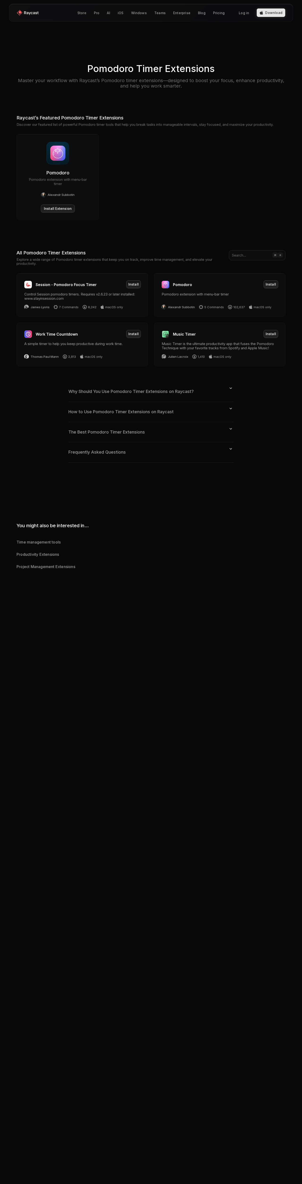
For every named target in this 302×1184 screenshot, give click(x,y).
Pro (97, 13)
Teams (160, 13)
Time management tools (39, 542)
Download (273, 13)
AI (108, 13)
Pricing (219, 13)
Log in (244, 13)
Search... (239, 255)
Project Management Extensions (46, 566)
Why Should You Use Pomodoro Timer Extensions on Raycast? (131, 391)
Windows (139, 13)
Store (81, 13)
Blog (202, 13)
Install (133, 284)
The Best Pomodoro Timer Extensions (106, 432)
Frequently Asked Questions (97, 452)
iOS (121, 13)
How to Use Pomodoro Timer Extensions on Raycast (121, 411)
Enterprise (181, 13)
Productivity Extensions (38, 554)
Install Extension (58, 208)
